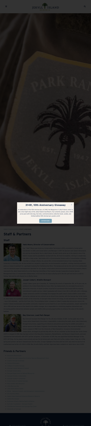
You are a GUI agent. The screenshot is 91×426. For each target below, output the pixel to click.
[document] (45, 213)
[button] (71, 204)
